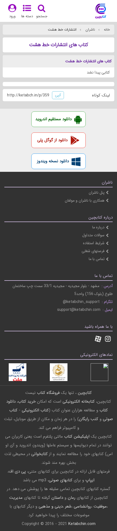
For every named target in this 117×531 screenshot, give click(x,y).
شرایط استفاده (93, 243)
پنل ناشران (96, 193)
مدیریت (16, 497)
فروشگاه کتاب (48, 393)
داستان (57, 497)
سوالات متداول (93, 235)
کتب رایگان (88, 419)
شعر (68, 506)
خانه (106, 30)
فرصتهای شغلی (93, 251)
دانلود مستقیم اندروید (53, 119)
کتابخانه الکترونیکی (78, 401)
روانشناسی (82, 506)
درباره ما (98, 227)
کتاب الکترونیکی (35, 410)
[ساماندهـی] (58, 372)
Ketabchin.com (82, 524)
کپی (58, 95)
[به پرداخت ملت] (17, 372)
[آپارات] (98, 339)
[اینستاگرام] (108, 339)
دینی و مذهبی (51, 506)
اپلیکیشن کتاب (77, 436)
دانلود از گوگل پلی (52, 140)
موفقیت (100, 506)
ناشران (89, 30)
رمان (71, 497)
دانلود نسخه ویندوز (53, 161)
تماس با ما (96, 259)
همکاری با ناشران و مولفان (84, 200)
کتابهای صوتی (60, 480)
